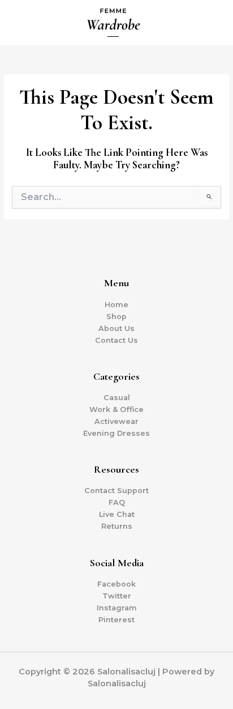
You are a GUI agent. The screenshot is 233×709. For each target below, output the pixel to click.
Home (116, 304)
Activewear (116, 421)
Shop (116, 316)
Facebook (116, 584)
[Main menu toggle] (210, 22)
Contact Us (116, 340)
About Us (116, 328)
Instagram (117, 608)
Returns (116, 526)
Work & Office (116, 409)
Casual (116, 397)
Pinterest (116, 619)
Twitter (116, 596)
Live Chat (117, 514)
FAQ (117, 502)
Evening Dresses (116, 433)
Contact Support (116, 490)
